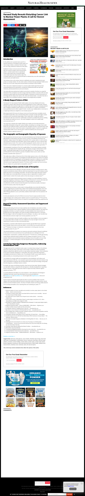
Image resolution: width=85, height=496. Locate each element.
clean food (43, 338)
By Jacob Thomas (62, 123)
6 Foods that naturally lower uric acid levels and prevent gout (67, 88)
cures (72, 8)
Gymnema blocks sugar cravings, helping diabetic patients (67, 84)
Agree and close (73, 488)
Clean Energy (37, 338)
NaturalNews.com (18, 275)
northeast (10, 341)
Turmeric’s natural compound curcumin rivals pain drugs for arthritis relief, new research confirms (67, 131)
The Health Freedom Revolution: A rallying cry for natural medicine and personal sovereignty (66, 136)
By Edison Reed (62, 81)
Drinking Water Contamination (16, 340)
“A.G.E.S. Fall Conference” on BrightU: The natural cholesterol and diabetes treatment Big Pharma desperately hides (68, 122)
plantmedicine (44, 8)
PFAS (20, 343)
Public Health (35, 343)
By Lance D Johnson (63, 85)
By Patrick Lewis (62, 62)
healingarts (29, 8)
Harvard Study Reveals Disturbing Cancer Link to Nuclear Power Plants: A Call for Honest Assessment (68, 56)
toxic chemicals (19, 344)
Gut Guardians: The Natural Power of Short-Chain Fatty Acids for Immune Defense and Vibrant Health (68, 80)
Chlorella (32, 338)
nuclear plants (24, 341)
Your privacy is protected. (10, 363)
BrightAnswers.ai (36, 275)
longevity (12, 8)
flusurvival (36, 8)
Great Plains (35, 340)
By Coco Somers (62, 77)
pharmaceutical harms (26, 343)
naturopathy (66, 8)
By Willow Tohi (62, 53)
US (27, 344)
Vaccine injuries (32, 344)
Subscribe (69, 494)
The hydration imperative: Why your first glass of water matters (68, 116)
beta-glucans (19, 338)
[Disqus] (25, 427)
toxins (25, 344)
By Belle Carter (62, 89)
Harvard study (42, 340)
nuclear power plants (40, 341)
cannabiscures (58, 8)
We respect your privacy (36, 488)
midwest (5, 341)
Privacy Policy (42, 491)
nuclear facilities (16, 341)
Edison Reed (13, 22)
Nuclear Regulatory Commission (10, 343)
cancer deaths (26, 338)
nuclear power (31, 341)
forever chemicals (28, 340)
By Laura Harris (62, 100)
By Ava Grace (62, 67)
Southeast (13, 344)
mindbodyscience (4, 8)
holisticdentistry (20, 8)
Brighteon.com (8, 275)
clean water (6, 340)
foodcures (51, 8)
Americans (13, 338)
